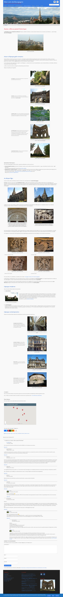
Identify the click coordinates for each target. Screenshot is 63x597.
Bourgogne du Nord (32, 575)
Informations (57, 595)
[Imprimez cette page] (12, 430)
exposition (34, 580)
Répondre (5, 447)
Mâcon (36, 585)
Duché (32, 580)
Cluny (36, 578)
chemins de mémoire (30, 298)
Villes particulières (8, 433)
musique (33, 585)
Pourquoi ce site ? (11, 5)
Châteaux (5, 574)
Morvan (23, 585)
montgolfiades (35, 583)
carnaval (29, 576)
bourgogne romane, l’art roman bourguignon (32, 276)
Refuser (53, 595)
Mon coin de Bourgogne (13, 2)
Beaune (23, 575)
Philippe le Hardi (26, 587)
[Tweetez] (6, 430)
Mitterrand (32, 583)
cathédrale (19, 433)
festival (23, 581)
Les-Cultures (8, 442)
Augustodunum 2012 (18, 171)
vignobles (28, 590)
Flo (9, 490)
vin (31, 590)
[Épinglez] (8, 430)
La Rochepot (28, 583)
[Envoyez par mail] (10, 430)
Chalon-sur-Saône (27, 578)
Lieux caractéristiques (7, 578)
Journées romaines (23, 168)
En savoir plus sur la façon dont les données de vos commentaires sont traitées (34, 567)
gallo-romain (27, 581)
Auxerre (34, 574)
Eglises (5, 576)
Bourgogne (6, 573)
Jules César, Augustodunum (13, 172)
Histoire (23, 433)
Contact (42, 5)
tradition (24, 590)
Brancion (23, 576)
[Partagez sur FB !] (5, 430)
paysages (23, 587)
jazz (26, 583)
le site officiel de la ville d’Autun (37, 395)
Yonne (35, 590)
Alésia (23, 574)
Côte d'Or (26, 580)
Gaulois (34, 581)
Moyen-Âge (28, 585)
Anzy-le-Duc (25, 574)
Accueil (5, 5)
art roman (13, 433)
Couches (23, 580)
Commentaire (6, 544)
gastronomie (31, 581)
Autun (16, 433)
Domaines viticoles (7, 575)
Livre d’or (37, 5)
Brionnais (26, 576)
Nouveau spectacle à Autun (27, 171)
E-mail (5, 558)
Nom (5, 554)
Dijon (30, 580)
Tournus (33, 588)
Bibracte (27, 575)
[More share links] (13, 430)
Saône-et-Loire (27, 433)
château (33, 578)
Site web (5, 561)
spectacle (28, 588)
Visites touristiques (27, 5)
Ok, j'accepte (49, 595)
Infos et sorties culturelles (8, 577)
